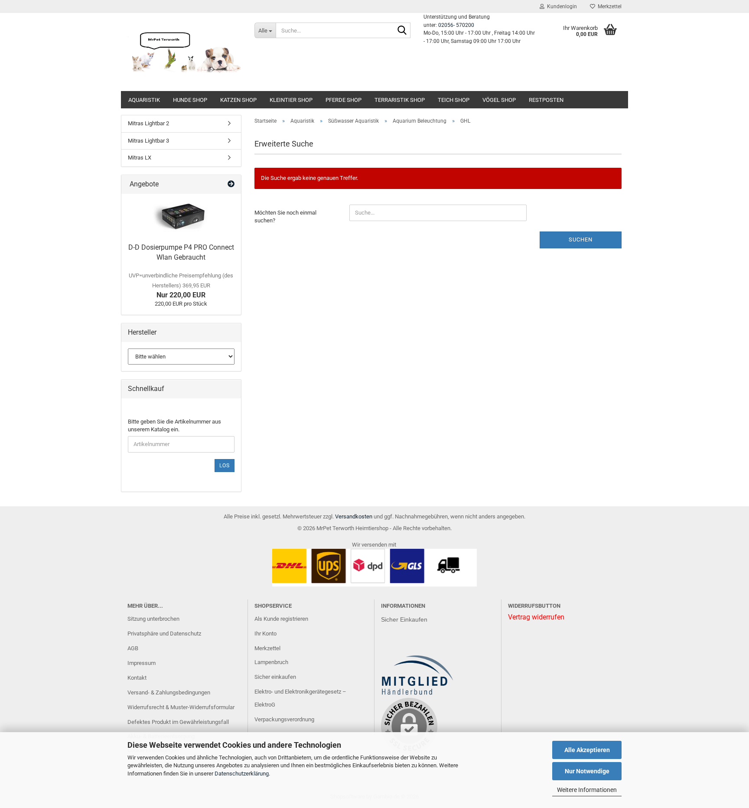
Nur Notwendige (587, 771)
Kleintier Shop (291, 100)
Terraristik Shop (399, 100)
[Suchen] (402, 31)
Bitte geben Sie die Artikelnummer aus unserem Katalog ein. (174, 425)
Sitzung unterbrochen (153, 619)
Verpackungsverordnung (284, 719)
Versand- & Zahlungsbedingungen (168, 692)
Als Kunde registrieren (281, 619)
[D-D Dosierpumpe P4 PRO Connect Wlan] (181, 216)
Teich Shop (453, 100)
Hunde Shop (190, 100)
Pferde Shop (343, 100)
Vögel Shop (499, 100)
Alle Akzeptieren (587, 749)
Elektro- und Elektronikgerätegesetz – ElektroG (300, 698)
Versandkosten (353, 516)
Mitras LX (139, 157)
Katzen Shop (238, 100)
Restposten (546, 100)
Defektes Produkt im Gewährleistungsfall (178, 722)
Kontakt (137, 677)
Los (224, 466)
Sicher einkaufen (275, 677)
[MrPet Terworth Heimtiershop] (184, 52)
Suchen (581, 239)
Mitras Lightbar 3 (148, 140)
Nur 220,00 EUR (181, 285)
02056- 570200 (456, 25)
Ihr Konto (265, 633)
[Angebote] (231, 184)
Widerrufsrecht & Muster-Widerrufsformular (180, 707)
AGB (132, 648)
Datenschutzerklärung (242, 773)
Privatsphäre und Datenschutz (164, 633)
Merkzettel (608, 6)
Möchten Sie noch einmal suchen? (285, 216)
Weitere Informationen (587, 789)
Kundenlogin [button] (560, 6)
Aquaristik (144, 100)
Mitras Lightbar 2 (148, 123)
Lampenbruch (271, 662)
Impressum (141, 663)
